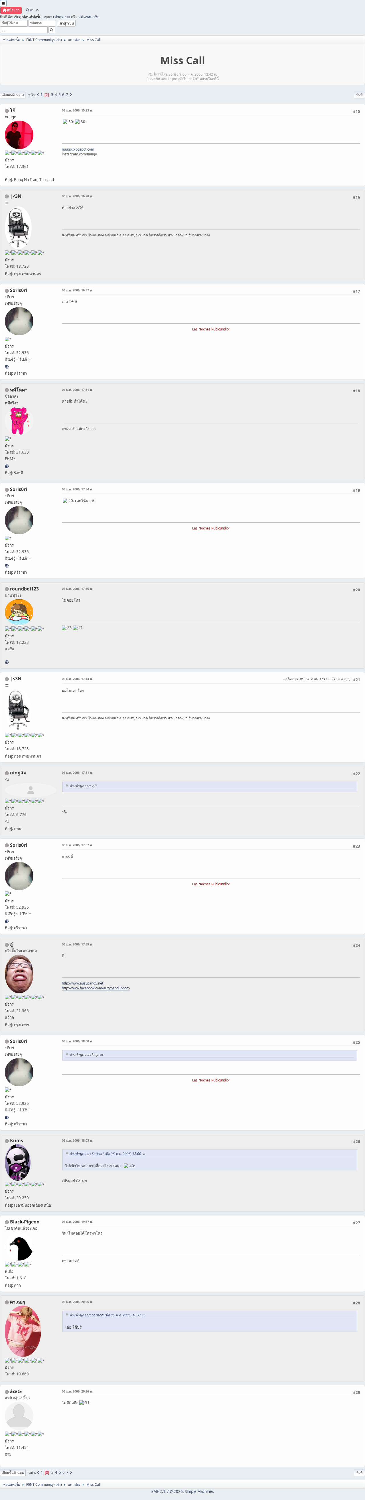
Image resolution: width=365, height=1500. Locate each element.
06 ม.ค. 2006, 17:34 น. (77, 489)
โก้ (12, 110)
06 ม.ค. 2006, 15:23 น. (77, 110)
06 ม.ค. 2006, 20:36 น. (77, 1391)
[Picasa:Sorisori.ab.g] (7, 366)
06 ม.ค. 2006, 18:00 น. (77, 1041)
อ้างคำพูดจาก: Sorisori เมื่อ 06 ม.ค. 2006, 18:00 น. (107, 1153)
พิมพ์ (359, 95)
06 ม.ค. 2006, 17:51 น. (77, 772)
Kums (16, 1140)
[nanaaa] (7, 662)
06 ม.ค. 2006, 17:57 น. (77, 845)
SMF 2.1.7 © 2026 (167, 1491)
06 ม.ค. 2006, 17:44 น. (77, 679)
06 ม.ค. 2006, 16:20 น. (77, 196)
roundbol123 (24, 589)
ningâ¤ (18, 773)
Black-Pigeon (25, 1222)
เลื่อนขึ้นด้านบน (13, 1472)
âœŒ (16, 1391)
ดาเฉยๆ (17, 1302)
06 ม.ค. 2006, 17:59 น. (77, 944)
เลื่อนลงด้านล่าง (13, 95)
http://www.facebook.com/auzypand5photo (96, 988)
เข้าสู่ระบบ (61, 16)
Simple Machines (199, 1491)
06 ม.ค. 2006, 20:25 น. (77, 1302)
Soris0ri (18, 290)
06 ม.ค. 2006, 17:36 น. (77, 588)
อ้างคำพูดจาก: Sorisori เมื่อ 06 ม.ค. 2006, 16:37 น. (107, 1315)
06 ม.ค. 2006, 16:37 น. (77, 290)
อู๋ (11, 944)
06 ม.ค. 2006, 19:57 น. (77, 1221)
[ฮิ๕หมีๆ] (7, 466)
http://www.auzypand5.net (82, 983)
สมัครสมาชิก (89, 16)
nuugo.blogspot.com (78, 149)
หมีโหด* (18, 390)
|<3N (15, 196)
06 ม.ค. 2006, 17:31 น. (77, 389)
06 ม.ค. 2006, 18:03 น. (77, 1140)
